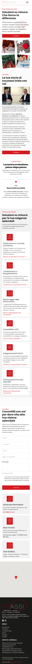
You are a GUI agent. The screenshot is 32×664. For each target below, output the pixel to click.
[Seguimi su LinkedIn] (3, 621)
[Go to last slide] (4, 191)
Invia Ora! (16, 487)
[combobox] (4, 457)
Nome (5, 438)
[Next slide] (28, 191)
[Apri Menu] (27, 2)
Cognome (6, 444)
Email (5, 450)
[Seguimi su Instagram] (5, 621)
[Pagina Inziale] (8, 2)
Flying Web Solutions (16, 662)
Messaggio (5, 461)
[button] (16, 577)
